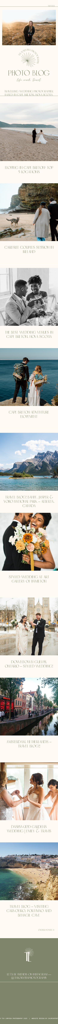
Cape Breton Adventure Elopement (29, 414)
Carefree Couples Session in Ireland (29, 249)
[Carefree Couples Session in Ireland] (29, 212)
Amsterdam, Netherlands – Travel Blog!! (29, 744)
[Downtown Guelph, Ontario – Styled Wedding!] (29, 626)
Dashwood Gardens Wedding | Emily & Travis (29, 829)
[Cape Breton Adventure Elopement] (29, 377)
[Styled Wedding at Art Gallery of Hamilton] (29, 542)
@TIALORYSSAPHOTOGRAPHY (29, 978)
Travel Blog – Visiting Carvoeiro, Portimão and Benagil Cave (29, 911)
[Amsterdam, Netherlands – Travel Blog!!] (29, 706)
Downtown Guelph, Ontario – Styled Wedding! (29, 664)
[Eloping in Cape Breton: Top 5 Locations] (29, 132)
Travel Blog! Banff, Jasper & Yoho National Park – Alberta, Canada (29, 501)
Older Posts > (46, 930)
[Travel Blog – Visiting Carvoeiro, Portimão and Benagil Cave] (29, 871)
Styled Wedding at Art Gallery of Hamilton (29, 579)
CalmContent (53, 1018)
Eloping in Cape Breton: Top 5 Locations (29, 170)
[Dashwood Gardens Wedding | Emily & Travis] (29, 791)
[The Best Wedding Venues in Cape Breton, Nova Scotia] (29, 297)
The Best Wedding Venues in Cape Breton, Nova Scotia (29, 334)
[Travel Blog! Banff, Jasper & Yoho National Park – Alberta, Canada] (29, 462)
